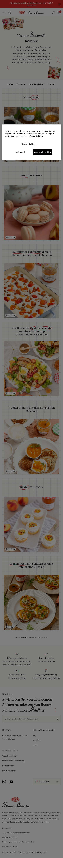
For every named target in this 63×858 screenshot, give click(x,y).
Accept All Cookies (42, 152)
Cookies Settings (29, 144)
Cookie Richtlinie (36, 136)
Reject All (20, 152)
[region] (32, 142)
